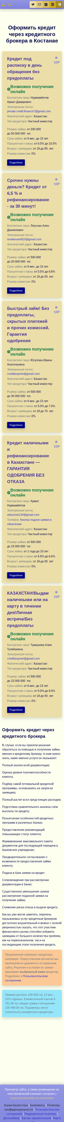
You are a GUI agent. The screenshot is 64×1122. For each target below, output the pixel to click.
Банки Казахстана (16, 1105)
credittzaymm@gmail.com (23, 373)
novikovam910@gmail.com (24, 239)
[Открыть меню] (52, 4)
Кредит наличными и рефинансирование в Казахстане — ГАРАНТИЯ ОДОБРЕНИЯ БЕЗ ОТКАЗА (28, 462)
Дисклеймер (11, 1118)
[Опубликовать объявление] (33, 4)
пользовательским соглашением (31, 1098)
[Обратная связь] (39, 4)
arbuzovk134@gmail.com (23, 514)
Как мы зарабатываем (36, 1118)
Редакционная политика (40, 1113)
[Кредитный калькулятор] (46, 4)
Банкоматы (37, 1105)
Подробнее (16, 162)
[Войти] (59, 4)
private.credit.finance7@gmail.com (29, 111)
